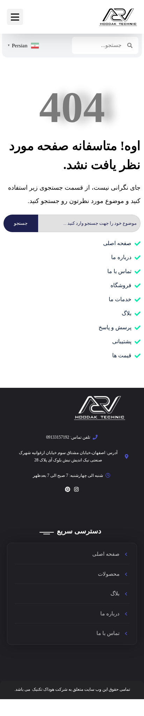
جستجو (21, 223)
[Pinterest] (67, 489)
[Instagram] (76, 489)
